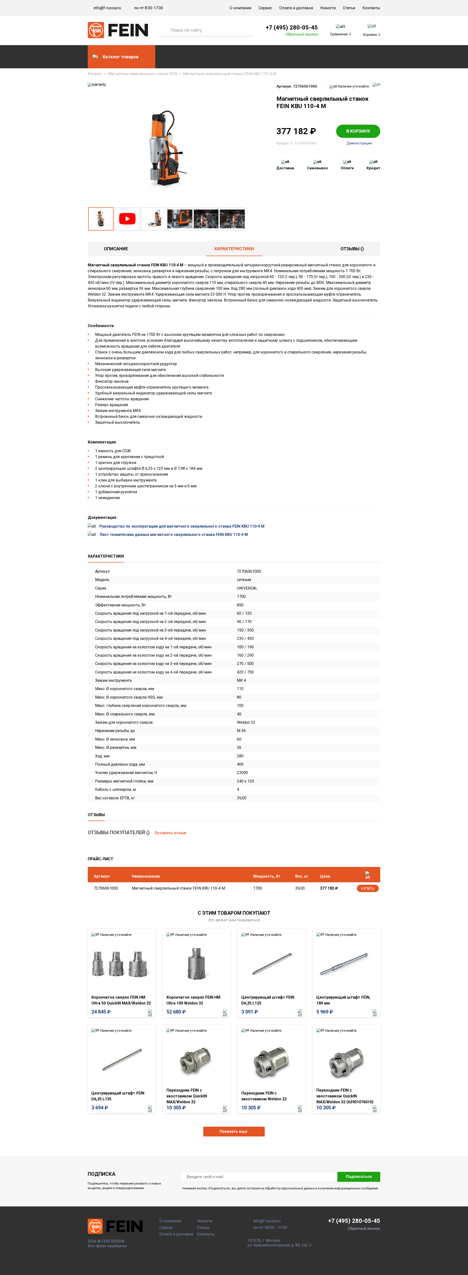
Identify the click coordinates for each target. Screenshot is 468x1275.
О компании (240, 8)
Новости (328, 8)
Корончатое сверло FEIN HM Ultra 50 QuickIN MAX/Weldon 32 (121, 1000)
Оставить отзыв (170, 833)
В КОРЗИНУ (358, 131)
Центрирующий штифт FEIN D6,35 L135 (117, 1096)
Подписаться (359, 1177)
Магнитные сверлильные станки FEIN (142, 73)
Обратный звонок (301, 34)
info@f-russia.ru (107, 8)
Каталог (95, 73)
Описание (116, 248)
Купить (367, 889)
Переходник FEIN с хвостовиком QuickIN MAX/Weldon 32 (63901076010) (344, 1096)
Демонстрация (359, 143)
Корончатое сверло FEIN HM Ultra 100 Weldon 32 (193, 1000)
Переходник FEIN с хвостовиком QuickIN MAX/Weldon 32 (186, 1096)
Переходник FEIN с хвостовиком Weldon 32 (264, 1096)
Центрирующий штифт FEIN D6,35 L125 (267, 1000)
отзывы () (352, 248)
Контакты (371, 8)
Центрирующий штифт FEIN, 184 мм (343, 1000)
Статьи (349, 8)
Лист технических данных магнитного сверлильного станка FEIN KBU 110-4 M (173, 534)
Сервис (265, 8)
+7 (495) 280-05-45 (292, 27)
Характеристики (234, 248)
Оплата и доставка (296, 8)
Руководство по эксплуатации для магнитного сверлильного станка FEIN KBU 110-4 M (181, 526)
